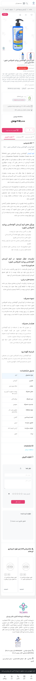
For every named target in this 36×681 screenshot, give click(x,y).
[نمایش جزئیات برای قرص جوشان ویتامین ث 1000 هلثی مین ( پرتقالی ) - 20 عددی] (10, 567)
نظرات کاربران (9, 137)
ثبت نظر (18, 502)
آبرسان (24, 88)
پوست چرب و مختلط (14, 88)
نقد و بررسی (29, 137)
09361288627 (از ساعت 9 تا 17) (13, 651)
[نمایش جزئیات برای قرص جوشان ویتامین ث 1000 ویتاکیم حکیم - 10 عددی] (26, 567)
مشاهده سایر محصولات (19, 100)
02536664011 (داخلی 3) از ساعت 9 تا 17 (23, 653)
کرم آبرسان (30, 153)
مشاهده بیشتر (29, 450)
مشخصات (19, 137)
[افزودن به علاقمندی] (21, 574)
